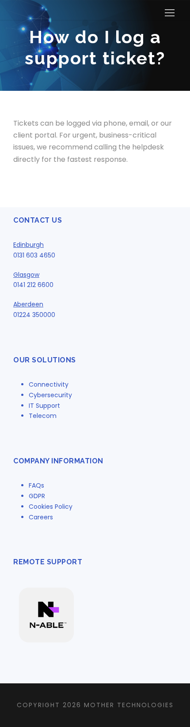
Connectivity (48, 384)
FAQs (36, 485)
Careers (41, 517)
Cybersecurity (50, 395)
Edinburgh (28, 244)
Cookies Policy (50, 506)
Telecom (43, 415)
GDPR (37, 496)
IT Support (44, 405)
